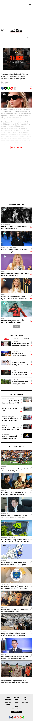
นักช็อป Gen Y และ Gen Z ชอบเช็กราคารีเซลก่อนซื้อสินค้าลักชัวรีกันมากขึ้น (14, 611)
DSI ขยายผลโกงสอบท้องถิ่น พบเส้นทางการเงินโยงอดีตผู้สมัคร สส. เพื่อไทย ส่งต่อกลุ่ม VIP (14, 587)
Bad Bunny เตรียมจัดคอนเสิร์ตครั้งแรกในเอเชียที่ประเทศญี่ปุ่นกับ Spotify (14, 321)
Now (25, 699)
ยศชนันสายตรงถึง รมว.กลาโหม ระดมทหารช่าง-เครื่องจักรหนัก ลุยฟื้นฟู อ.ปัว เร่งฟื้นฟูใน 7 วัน (20, 354)
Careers (16, 701)
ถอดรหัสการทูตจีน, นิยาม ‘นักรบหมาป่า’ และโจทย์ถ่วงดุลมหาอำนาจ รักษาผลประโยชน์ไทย (20, 373)
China (14, 370)
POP (14, 71)
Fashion (4, 224)
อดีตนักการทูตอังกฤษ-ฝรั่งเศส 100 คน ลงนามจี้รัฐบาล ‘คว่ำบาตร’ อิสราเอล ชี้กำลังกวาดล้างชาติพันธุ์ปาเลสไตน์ (14, 634)
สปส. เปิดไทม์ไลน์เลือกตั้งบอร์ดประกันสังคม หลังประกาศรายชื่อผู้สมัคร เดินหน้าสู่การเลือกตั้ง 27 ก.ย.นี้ (10, 437)
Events (25, 701)
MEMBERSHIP (17, 711)
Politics (15, 351)
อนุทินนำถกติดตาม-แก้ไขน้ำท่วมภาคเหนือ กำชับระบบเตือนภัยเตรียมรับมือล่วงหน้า (13, 493)
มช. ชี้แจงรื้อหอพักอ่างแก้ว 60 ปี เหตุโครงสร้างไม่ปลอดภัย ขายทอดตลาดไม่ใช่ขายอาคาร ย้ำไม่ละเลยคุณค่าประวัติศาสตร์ (20, 383)
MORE (16, 326)
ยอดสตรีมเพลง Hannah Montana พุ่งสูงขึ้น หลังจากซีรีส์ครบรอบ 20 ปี (15, 274)
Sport (3, 467)
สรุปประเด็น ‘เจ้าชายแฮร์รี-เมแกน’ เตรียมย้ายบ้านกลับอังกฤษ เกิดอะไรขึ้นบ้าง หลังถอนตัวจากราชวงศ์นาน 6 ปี (10, 428)
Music (3, 271)
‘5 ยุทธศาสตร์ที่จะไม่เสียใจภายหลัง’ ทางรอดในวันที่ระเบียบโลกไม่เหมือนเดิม (10, 419)
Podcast (8, 699)
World (4, 416)
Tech (12, 399)
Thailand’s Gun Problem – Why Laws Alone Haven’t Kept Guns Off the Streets (10, 410)
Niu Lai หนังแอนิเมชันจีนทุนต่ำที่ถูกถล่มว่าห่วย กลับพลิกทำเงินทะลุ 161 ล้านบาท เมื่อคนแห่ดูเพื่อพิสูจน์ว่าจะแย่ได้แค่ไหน (20, 345)
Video (16, 699)
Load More (16, 686)
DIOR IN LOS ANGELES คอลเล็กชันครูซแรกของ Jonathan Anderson (14, 227)
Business (15, 341)
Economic (5, 399)
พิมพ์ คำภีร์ (6, 82)
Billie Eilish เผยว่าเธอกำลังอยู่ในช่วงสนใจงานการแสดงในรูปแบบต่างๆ (14, 251)
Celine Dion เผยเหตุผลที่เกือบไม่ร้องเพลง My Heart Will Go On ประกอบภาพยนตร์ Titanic (14, 298)
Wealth (16, 697)
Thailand (15, 380)
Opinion (8, 701)
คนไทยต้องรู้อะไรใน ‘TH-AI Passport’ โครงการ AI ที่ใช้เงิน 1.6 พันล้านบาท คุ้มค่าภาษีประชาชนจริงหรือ (10, 402)
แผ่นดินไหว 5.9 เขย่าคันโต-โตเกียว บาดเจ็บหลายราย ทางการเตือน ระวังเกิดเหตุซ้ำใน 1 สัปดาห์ (14, 564)
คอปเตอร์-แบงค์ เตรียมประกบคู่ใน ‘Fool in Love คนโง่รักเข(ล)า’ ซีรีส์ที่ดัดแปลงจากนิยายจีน (20, 364)
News (8, 697)
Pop (25, 697)
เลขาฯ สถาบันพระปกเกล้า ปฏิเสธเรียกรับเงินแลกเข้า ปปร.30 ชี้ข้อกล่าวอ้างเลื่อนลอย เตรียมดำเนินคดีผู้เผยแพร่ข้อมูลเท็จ (14, 658)
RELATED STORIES (16, 204)
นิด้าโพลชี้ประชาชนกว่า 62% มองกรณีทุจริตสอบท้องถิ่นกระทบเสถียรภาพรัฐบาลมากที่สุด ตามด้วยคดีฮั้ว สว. (14, 681)
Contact (25, 702)
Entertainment (6, 71)
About (16, 702)
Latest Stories (16, 447)
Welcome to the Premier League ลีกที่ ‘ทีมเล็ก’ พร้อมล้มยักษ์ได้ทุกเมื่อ (15, 470)
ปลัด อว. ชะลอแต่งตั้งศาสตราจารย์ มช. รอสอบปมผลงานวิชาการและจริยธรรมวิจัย (14, 517)
